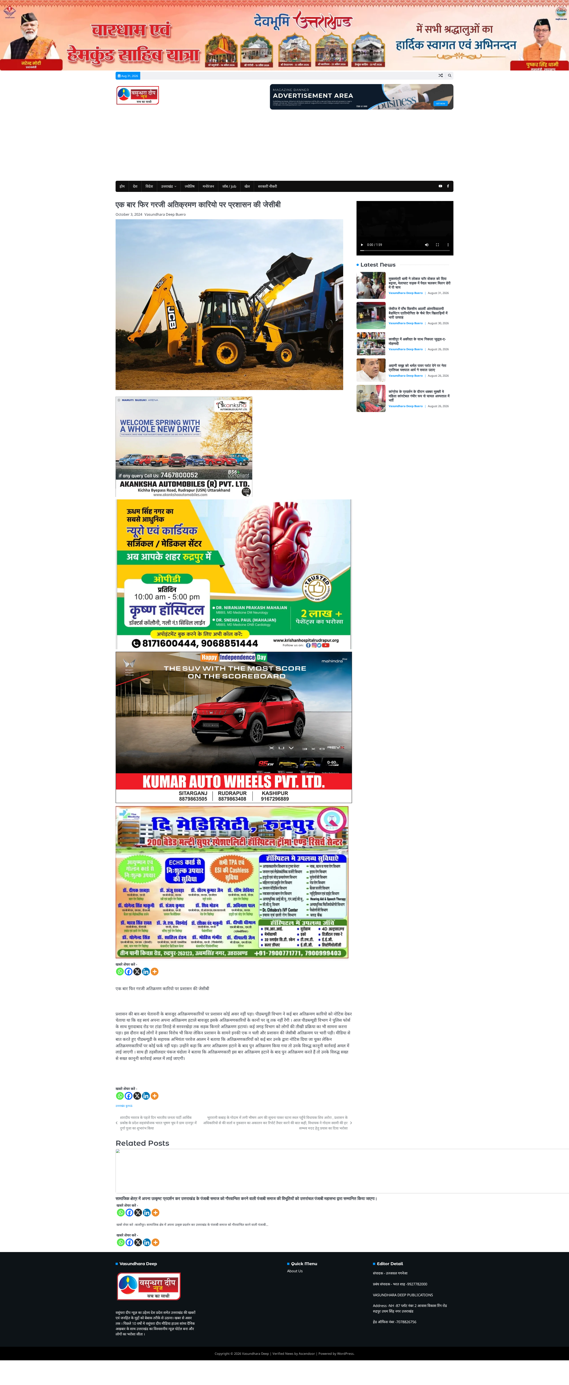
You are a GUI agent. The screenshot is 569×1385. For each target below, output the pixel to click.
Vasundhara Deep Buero (165, 214)
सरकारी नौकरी (267, 186)
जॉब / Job (229, 186)
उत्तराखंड (167, 186)
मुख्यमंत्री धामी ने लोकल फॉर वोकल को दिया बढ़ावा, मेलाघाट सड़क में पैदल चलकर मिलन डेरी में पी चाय (420, 282)
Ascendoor (307, 1353)
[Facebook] (128, 971)
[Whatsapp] (120, 971)
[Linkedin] (146, 971)
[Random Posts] (441, 75)
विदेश (149, 186)
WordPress (345, 1353)
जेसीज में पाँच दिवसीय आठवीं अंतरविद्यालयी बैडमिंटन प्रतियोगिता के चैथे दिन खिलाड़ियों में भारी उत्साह (418, 313)
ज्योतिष (189, 186)
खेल (247, 186)
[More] (154, 971)
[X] (137, 971)
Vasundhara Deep (255, 1353)
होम (122, 186)
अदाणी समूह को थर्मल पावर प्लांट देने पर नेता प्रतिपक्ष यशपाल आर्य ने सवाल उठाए (417, 367)
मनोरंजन (208, 186)
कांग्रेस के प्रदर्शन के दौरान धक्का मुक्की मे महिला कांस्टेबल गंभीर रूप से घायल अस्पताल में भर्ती (419, 395)
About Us (295, 1270)
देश (135, 186)
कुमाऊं (129, 1106)
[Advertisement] (284, 143)
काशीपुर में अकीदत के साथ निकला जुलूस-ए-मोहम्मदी (417, 341)
